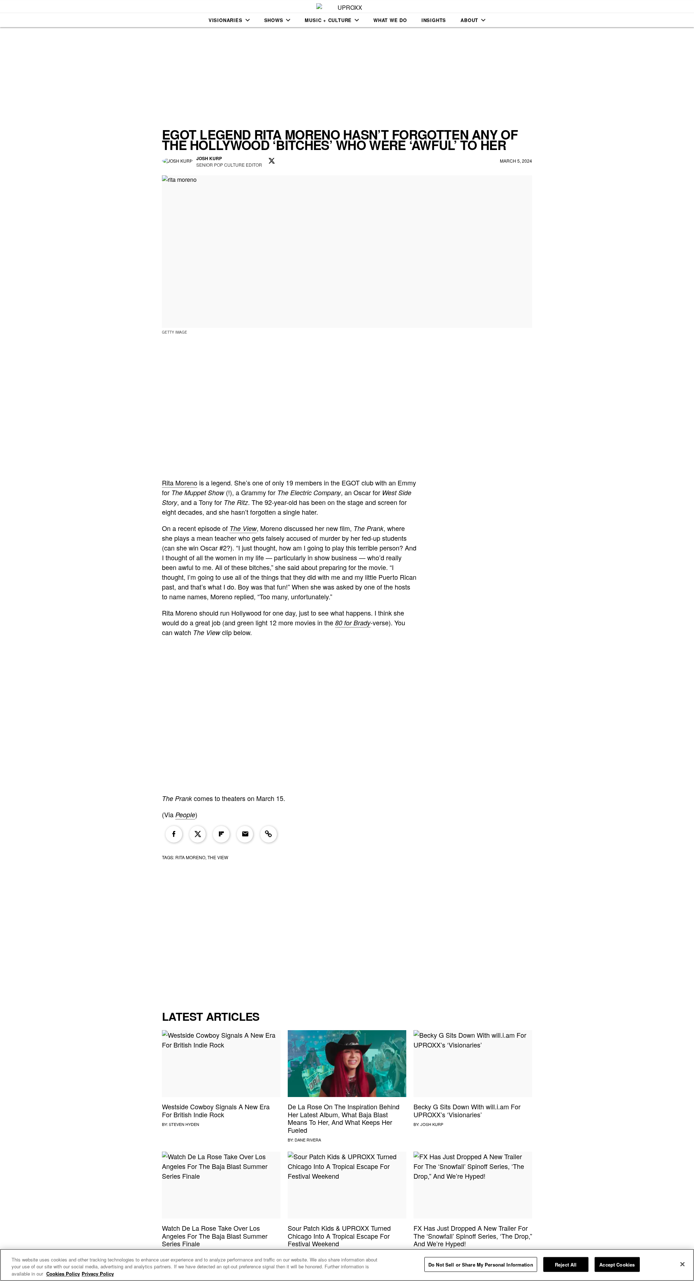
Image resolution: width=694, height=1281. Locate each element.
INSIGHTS (433, 20)
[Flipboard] (221, 834)
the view (217, 857)
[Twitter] (197, 834)
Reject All (566, 1264)
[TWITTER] (272, 161)
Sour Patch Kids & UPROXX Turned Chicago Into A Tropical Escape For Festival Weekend (339, 1235)
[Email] (245, 834)
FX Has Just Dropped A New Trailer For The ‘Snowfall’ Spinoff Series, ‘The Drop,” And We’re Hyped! (473, 1235)
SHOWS (273, 20)
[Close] (682, 1264)
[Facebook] (174, 834)
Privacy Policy (98, 1273)
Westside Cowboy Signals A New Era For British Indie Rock (216, 1110)
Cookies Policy (63, 1273)
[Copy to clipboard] (268, 834)
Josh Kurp (431, 1124)
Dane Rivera (308, 1140)
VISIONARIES (226, 20)
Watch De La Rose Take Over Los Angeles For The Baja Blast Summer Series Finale (214, 1235)
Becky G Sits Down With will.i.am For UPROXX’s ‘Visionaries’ (467, 1110)
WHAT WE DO (390, 20)
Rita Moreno (179, 482)
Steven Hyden (184, 1124)
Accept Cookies (617, 1264)
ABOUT (469, 20)
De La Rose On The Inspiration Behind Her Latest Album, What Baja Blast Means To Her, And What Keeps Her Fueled (343, 1118)
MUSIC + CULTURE (328, 20)
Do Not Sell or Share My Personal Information (480, 1264)
